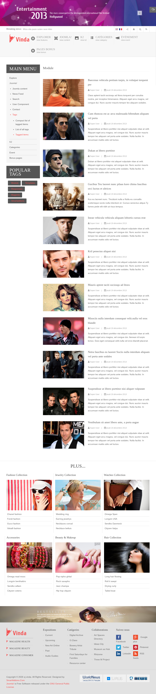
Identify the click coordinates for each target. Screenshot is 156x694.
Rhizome (98, 654)
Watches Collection (114, 474)
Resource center (78, 663)
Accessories (13, 537)
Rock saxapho (63, 581)
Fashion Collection (16, 474)
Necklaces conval (64, 523)
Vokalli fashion (14, 528)
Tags (14, 114)
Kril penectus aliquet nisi (102, 251)
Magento (15, 195)
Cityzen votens (14, 590)
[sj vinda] (19, 38)
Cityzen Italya (111, 528)
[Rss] (147, 29)
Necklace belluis (63, 528)
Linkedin (127, 653)
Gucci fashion (13, 523)
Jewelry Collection (65, 474)
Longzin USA (111, 519)
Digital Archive (76, 635)
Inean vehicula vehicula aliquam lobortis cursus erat (116, 217)
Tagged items (22, 134)
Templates (30, 183)
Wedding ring (62, 514)
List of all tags (22, 129)
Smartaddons (17, 201)
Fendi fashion (13, 519)
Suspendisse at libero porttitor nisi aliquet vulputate (116, 388)
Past (47, 650)
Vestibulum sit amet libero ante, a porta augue (113, 422)
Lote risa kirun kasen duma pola (38, 29)
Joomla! (10, 683)
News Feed (17, 94)
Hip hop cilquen (63, 590)
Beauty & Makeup (65, 537)
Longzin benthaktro (16, 581)
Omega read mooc (16, 576)
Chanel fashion (14, 514)
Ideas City (99, 644)
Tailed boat (110, 590)
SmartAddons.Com (15, 680)
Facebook (121, 641)
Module (14, 183)
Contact (16, 109)
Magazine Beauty (19, 648)
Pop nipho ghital (64, 576)
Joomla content (19, 88)
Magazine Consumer (21, 655)
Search (15, 99)
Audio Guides (51, 656)
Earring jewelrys (63, 519)
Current (49, 635)
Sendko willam (14, 586)
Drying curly (110, 586)
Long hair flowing (113, 576)
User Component (20, 104)
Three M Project (102, 659)
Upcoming (50, 640)
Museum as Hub (102, 649)
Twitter (126, 647)
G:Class (73, 640)
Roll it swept (110, 581)
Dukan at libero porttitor (101, 150)
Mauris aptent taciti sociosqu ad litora (109, 284)
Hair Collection (112, 537)
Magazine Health (19, 641)
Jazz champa (62, 586)
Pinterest (144, 647)
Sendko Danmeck (113, 523)
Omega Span (111, 514)
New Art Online (52, 645)
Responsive (17, 189)
